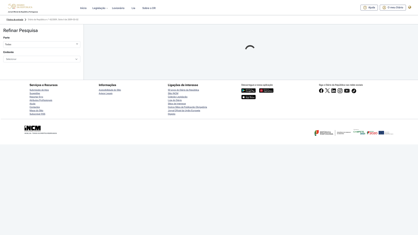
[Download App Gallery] (266, 92)
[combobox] (41, 59)
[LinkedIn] (333, 92)
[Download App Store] (248, 98)
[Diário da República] (20, 7)
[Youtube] (347, 92)
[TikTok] (354, 92)
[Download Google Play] (248, 92)
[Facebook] (321, 92)
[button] (20, 6)
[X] (327, 92)
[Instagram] (340, 92)
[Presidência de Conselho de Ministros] (332, 137)
